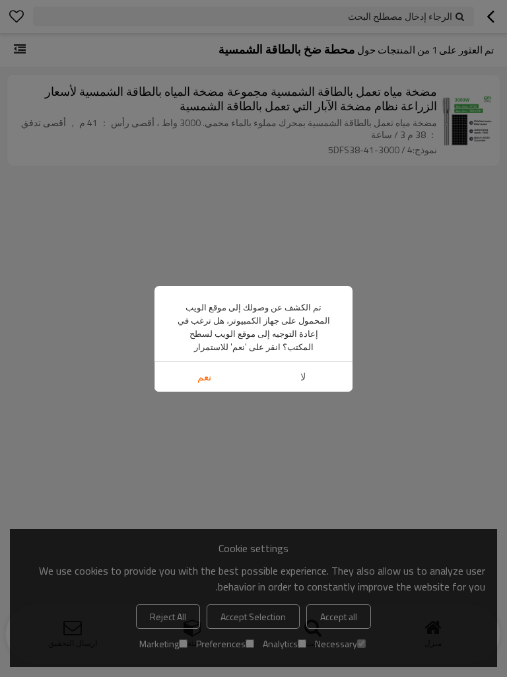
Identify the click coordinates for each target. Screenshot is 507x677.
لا (303, 376)
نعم (204, 376)
